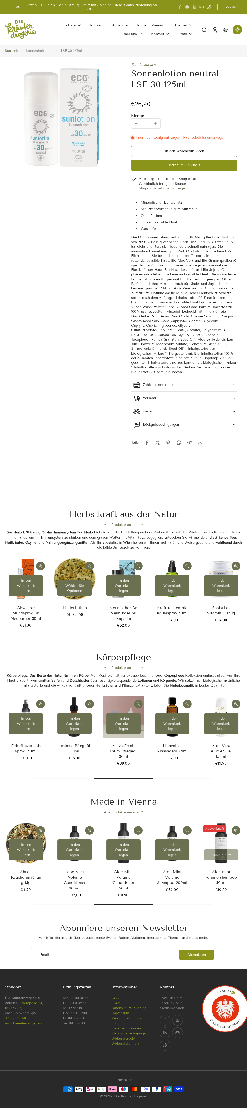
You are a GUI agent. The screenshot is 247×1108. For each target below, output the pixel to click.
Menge (137, 115)
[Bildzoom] (60, 117)
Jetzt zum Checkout (184, 165)
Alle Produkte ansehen (122, 525)
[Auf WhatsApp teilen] (178, 442)
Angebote (120, 25)
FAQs (116, 1003)
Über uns (130, 34)
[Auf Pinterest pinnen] (168, 442)
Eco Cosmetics (143, 65)
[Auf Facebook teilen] (147, 442)
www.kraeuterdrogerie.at (24, 1023)
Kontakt (157, 34)
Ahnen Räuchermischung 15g (26, 877)
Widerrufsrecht (123, 1038)
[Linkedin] (194, 7)
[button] (184, 151)
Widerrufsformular (126, 1043)
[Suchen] (204, 29)
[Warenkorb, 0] (225, 29)
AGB (115, 998)
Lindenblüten (75, 607)
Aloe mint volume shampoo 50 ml (221, 877)
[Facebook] (180, 7)
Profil (182, 34)
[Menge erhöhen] (155, 123)
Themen (180, 25)
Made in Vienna (150, 25)
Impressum (120, 1013)
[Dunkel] (237, 29)
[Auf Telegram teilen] (189, 442)
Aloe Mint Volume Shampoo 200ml (172, 877)
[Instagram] (187, 7)
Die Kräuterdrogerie (130, 1096)
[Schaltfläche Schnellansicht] (40, 566)
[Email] (201, 7)
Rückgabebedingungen (129, 1033)
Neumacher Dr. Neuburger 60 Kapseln (123, 613)
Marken (96, 25)
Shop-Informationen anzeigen (163, 188)
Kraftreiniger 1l (204, 745)
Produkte (68, 25)
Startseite (12, 51)
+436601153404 (17, 1018)
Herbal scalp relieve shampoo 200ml (57, 751)
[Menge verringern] (136, 123)
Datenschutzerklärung (128, 1008)
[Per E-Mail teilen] (200, 442)
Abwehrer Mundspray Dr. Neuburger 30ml (26, 613)
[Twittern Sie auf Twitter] (157, 442)
